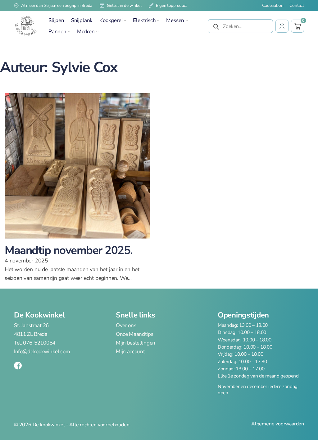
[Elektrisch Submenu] (158, 20)
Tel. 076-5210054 (34, 342)
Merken (86, 31)
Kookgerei (110, 20)
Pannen (57, 31)
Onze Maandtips (134, 334)
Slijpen (56, 20)
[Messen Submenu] (187, 20)
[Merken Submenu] (97, 31)
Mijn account (130, 351)
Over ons (126, 325)
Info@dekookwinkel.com (42, 351)
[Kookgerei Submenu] (125, 20)
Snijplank (82, 20)
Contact (296, 5)
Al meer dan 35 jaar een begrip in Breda (56, 5)
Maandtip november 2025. (69, 250)
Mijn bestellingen (135, 342)
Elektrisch (144, 20)
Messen (175, 20)
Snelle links (135, 315)
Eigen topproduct (171, 5)
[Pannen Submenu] (69, 31)
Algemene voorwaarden (277, 424)
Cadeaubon (272, 5)
